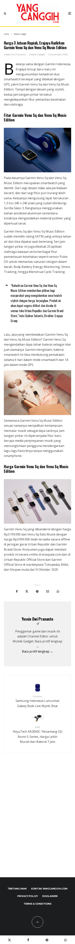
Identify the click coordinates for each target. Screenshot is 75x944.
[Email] (47, 591)
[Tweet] (26, 591)
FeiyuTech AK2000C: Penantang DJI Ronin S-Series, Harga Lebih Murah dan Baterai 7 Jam (37, 734)
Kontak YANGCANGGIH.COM (49, 888)
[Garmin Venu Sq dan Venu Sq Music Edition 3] (37, 392)
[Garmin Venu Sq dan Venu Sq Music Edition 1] (37, 501)
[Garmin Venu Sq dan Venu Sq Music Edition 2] (37, 150)
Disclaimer (50, 896)
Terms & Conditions (37, 903)
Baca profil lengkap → (37, 651)
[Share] (17, 591)
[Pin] (37, 591)
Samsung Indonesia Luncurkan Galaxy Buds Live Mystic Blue (38, 701)
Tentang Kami (17, 888)
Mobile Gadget (37, 54)
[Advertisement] (37, 823)
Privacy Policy (27, 896)
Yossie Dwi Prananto (15, 54)
